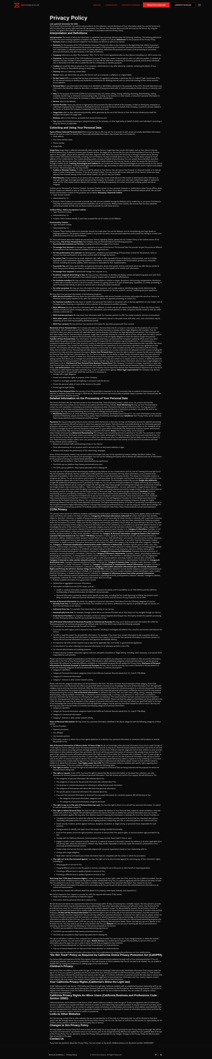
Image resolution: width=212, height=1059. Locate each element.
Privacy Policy (71, 1055)
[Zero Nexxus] (26, 5)
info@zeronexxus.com (74, 880)
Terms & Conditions (56, 1055)
